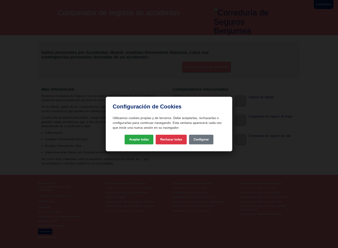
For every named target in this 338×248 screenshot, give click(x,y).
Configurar (201, 139)
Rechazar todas (171, 139)
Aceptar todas (139, 139)
